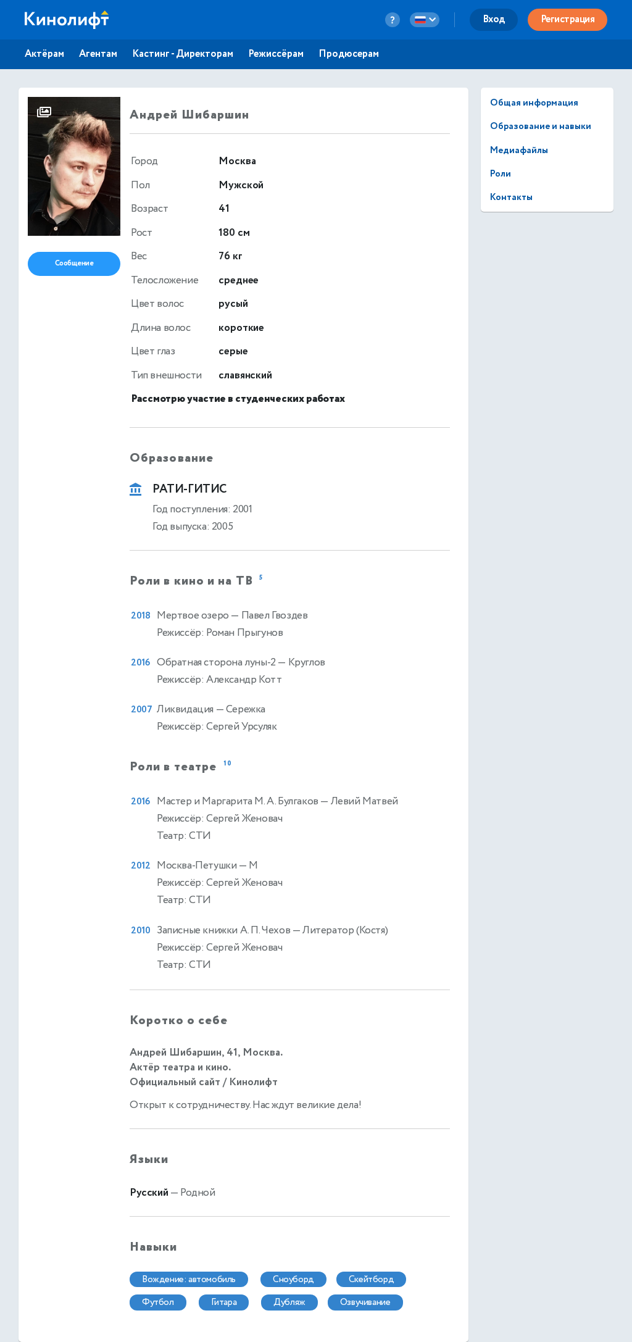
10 (227, 764)
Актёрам (44, 54)
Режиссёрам (276, 54)
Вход (494, 19)
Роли (500, 173)
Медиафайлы (519, 150)
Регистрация (568, 19)
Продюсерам (348, 54)
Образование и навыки (540, 126)
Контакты (511, 197)
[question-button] (392, 19)
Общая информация (534, 102)
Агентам (98, 54)
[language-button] (424, 19)
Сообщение (74, 263)
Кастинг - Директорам (182, 54)
